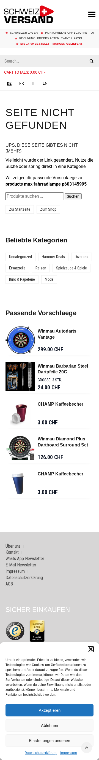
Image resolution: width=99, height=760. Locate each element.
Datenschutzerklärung (41, 753)
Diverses (81, 257)
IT (33, 83)
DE (9, 83)
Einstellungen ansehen (49, 740)
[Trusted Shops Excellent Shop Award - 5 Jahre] (37, 631)
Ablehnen (49, 725)
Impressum (68, 753)
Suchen (73, 196)
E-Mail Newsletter (21, 565)
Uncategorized (20, 257)
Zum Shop (48, 209)
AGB (9, 584)
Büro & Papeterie (22, 279)
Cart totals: (25, 72)
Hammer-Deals (53, 257)
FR (21, 83)
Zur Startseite (19, 209)
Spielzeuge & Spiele (71, 268)
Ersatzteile (17, 268)
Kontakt (12, 552)
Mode (49, 279)
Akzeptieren (50, 710)
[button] (91, 649)
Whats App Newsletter (25, 558)
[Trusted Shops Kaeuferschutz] (15, 630)
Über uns (13, 546)
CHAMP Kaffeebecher (60, 404)
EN (45, 83)
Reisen (40, 268)
